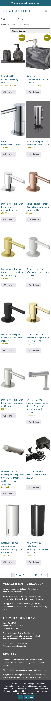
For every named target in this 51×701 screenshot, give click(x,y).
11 (31, 575)
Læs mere (29, 697)
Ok (20, 697)
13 (40, 575)
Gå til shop (8, 92)
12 (36, 575)
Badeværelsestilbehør (16, 11)
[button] (46, 11)
